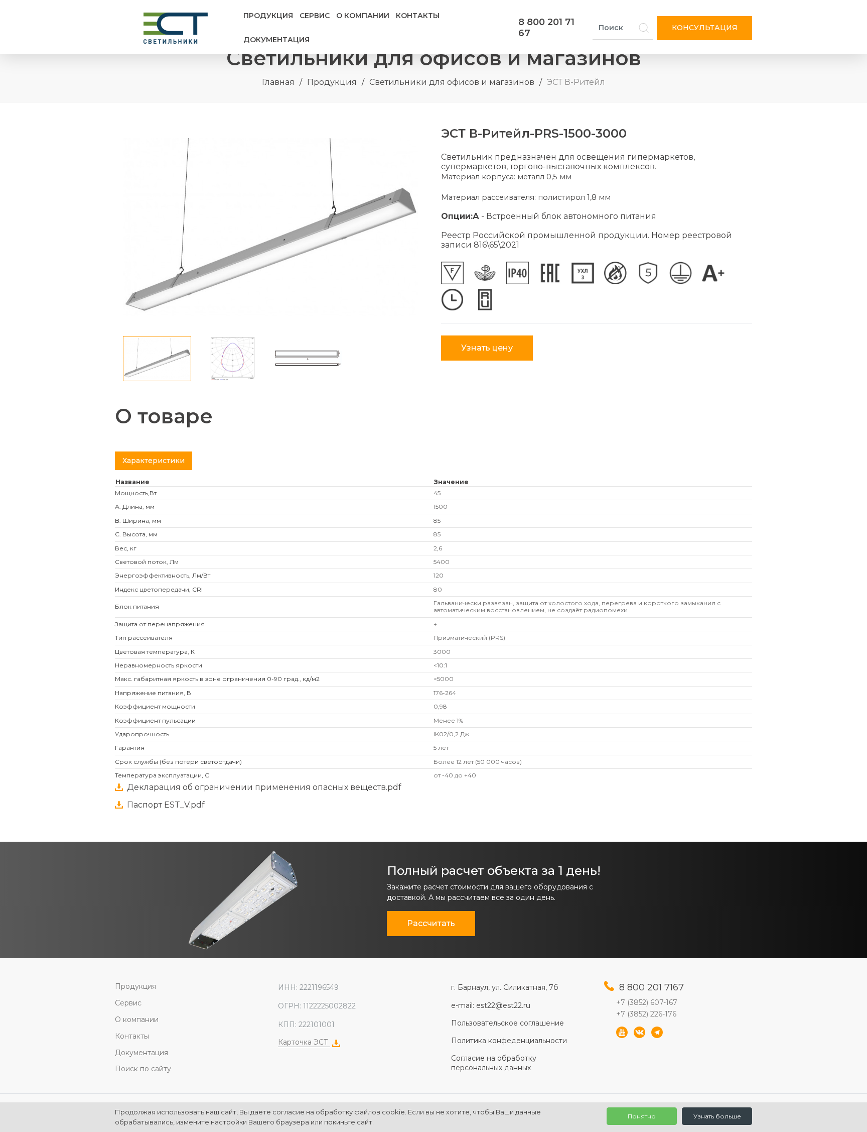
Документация (276, 39)
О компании (362, 15)
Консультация (705, 27)
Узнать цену (487, 348)
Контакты (418, 15)
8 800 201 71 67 (546, 28)
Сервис (315, 15)
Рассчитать (431, 923)
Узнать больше (717, 1116)
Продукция (268, 15)
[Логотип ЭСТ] (177, 28)
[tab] (153, 460)
